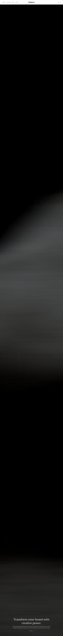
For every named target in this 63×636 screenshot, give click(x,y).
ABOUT (13, 2)
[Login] (58, 2)
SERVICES (4, 2)
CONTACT (16, 2)
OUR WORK (9, 2)
